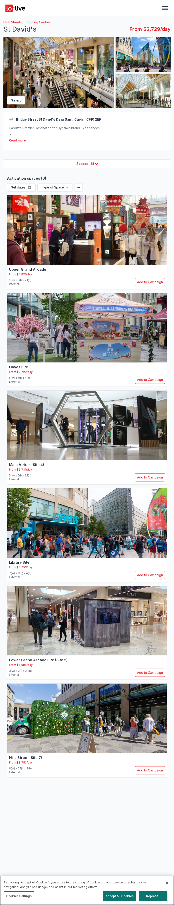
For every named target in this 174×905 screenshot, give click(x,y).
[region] (87, 890)
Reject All (153, 896)
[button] (21, 187)
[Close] (167, 883)
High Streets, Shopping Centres (27, 22)
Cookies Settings (19, 896)
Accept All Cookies (120, 896)
